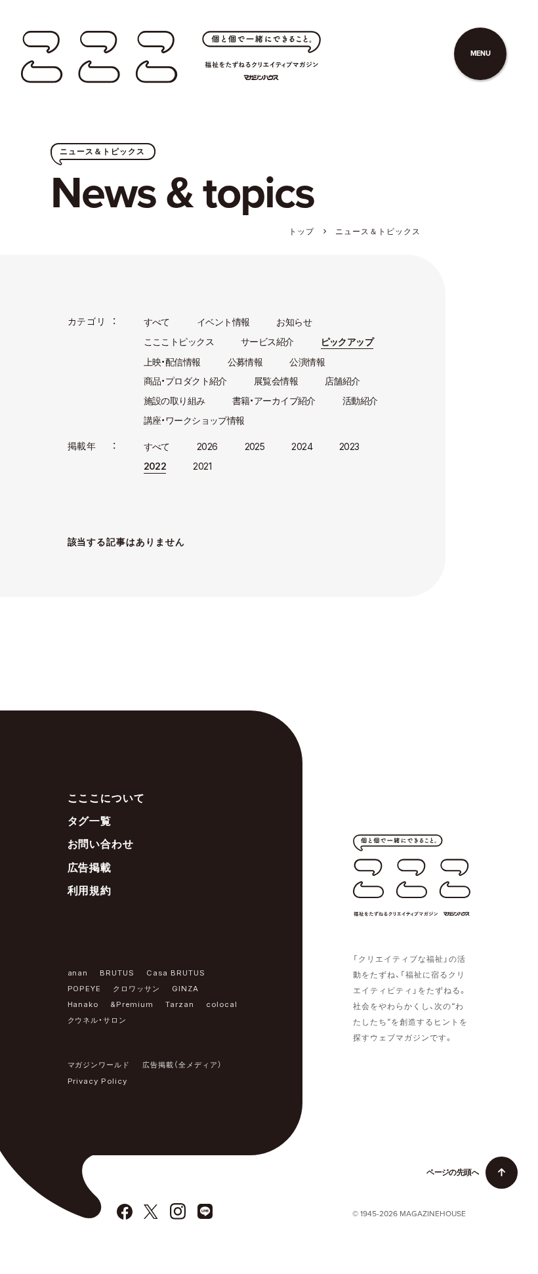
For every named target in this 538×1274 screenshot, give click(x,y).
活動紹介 (360, 400)
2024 (301, 446)
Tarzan (179, 1004)
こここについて (107, 797)
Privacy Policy (98, 1081)
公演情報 (307, 361)
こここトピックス (179, 341)
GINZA (185, 988)
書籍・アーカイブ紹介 (274, 400)
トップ (301, 231)
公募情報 (245, 361)
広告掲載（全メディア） (182, 1064)
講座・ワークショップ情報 (194, 420)
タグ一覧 (90, 820)
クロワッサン (136, 988)
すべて (157, 321)
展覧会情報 (276, 380)
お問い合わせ (101, 843)
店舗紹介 (342, 380)
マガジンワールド (99, 1064)
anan (78, 972)
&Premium (132, 1004)
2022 (155, 466)
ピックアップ (347, 341)
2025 (255, 446)
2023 (349, 446)
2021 (202, 466)
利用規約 (90, 890)
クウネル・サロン (97, 1020)
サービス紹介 (267, 341)
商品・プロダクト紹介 (185, 380)
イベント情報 (223, 321)
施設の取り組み (174, 400)
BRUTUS (117, 972)
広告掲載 (90, 867)
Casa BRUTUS (175, 972)
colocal (222, 1004)
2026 (207, 446)
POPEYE (85, 988)
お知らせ (294, 321)
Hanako (83, 1004)
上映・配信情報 (172, 361)
